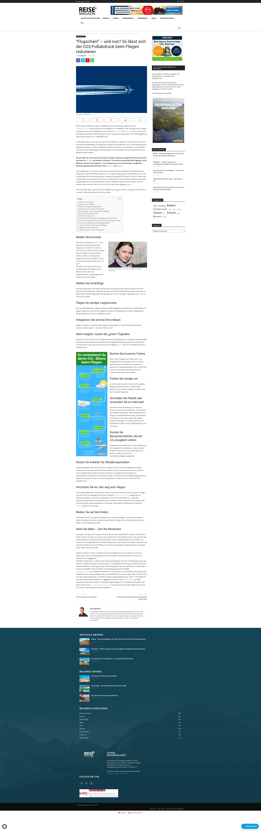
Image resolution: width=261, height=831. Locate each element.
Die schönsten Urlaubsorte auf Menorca (104, 695)
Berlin (97, 242)
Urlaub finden (250, 826)
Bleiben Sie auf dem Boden (89, 227)
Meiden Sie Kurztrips (86, 202)
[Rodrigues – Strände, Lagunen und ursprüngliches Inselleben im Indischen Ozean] (84, 651)
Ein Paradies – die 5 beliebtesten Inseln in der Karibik (108, 686)
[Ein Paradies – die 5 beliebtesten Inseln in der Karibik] (84, 688)
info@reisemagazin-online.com (117, 773)
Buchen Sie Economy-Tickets (88, 213)
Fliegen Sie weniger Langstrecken (90, 207)
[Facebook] (178, 1)
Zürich (120, 345)
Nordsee (179, 209)
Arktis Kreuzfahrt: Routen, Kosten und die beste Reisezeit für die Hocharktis (168, 188)
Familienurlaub (160, 209)
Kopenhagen (128, 579)
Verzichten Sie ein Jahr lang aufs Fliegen (93, 225)
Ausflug (162, 206)
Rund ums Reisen (85, 33)
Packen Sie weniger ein (86, 216)
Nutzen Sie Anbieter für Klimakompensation (95, 223)
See (164, 213)
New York (128, 131)
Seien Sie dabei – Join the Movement (92, 230)
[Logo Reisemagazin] (93, 10)
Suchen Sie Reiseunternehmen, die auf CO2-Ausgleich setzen (100, 220)
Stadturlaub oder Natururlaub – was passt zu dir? (168, 180)
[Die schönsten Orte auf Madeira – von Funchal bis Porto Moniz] (84, 661)
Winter (165, 217)
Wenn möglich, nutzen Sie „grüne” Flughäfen (94, 211)
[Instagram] (181, 1)
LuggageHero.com (82, 129)
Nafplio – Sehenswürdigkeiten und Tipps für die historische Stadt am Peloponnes (168, 155)
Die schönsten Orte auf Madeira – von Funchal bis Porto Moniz (168, 171)
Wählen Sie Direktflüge (86, 204)
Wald (178, 213)
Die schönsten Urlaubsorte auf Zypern (104, 676)
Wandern (157, 216)
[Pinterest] (87, 60)
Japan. (119, 166)
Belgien (78, 506)
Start (77, 33)
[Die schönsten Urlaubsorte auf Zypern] (84, 678)
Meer (174, 209)
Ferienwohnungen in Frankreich (86, 597)
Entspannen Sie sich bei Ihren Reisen (91, 209)
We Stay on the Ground (122, 495)
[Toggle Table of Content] (118, 199)
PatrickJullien (82, 55)
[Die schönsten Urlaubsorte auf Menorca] (84, 698)
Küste (170, 209)
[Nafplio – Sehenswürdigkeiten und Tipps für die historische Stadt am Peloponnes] (84, 641)
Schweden (117, 131)
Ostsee (157, 213)
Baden (171, 205)
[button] (179, 28)
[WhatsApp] (92, 60)
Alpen (155, 206)
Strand (171, 213)
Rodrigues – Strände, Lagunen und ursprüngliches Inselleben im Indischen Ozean (168, 163)
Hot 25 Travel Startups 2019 (101, 585)
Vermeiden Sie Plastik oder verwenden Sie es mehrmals (98, 218)
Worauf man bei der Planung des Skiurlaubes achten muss (132, 598)
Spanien (110, 166)
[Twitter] (184, 1)
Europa (89, 160)
